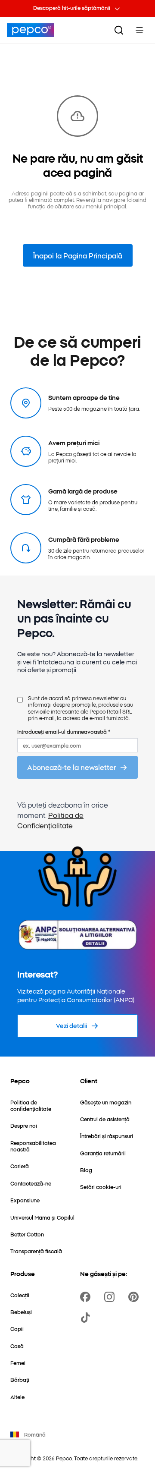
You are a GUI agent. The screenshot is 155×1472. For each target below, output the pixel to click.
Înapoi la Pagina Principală (77, 255)
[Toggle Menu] (139, 30)
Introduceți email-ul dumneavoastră (63, 731)
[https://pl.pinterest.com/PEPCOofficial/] (135, 1297)
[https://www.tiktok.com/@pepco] (87, 1317)
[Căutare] (118, 30)
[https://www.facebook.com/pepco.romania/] (87, 1297)
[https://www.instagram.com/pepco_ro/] (111, 1297)
